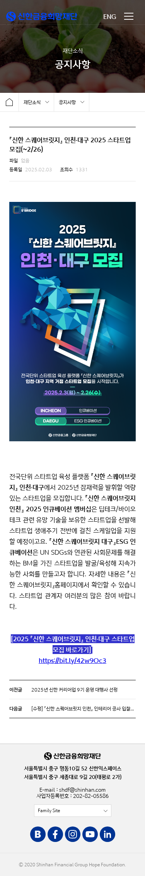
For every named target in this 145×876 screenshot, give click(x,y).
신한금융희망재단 (41, 16)
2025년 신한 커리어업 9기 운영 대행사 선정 (74, 689)
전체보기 (72, 810)
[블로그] (38, 835)
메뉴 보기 (128, 16)
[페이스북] (55, 835)
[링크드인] (107, 835)
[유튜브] (90, 835)
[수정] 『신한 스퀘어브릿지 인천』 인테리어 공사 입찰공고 (85, 708)
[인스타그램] (72, 835)
